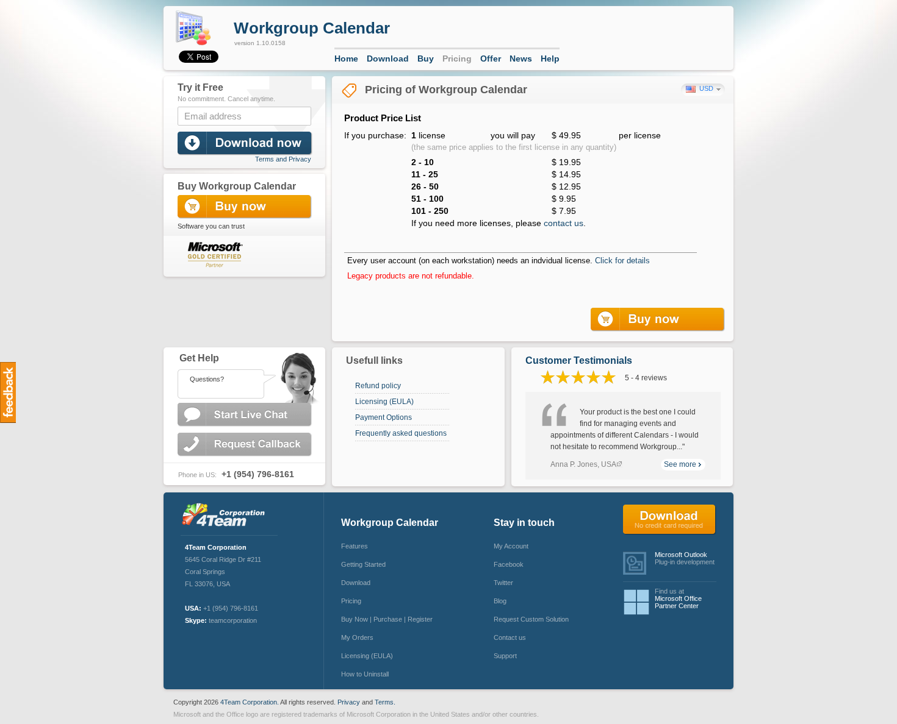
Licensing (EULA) (384, 401)
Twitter (503, 582)
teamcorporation (233, 620)
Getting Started (363, 564)
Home (346, 58)
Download (388, 58)
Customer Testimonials (578, 360)
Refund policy (378, 386)
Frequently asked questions (401, 433)
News (521, 58)
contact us (563, 223)
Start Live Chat (246, 415)
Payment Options (383, 417)
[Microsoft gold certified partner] (210, 254)
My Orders (357, 637)
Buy (425, 58)
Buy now (659, 320)
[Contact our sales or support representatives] (244, 375)
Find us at (678, 598)
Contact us (510, 637)
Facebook (509, 564)
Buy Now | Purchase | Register (387, 619)
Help (550, 58)
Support (505, 655)
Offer (490, 58)
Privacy (348, 702)
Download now (246, 143)
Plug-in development (685, 558)
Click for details (622, 260)
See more (680, 464)
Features (354, 546)
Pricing (457, 58)
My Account (511, 546)
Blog (500, 601)
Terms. (385, 702)
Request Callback (246, 444)
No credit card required (669, 520)
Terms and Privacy (283, 159)
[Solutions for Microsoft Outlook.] (227, 516)
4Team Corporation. (249, 702)
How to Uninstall (365, 674)
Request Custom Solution (531, 619)
